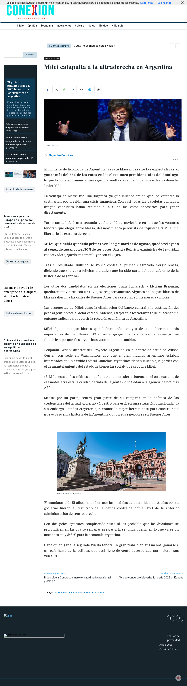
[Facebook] (47, 89)
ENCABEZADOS (52, 58)
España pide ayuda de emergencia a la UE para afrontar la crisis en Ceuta (20, 293)
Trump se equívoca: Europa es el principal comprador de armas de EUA (19, 221)
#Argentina (61, 592)
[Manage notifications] (178, 678)
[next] (177, 46)
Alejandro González (60, 155)
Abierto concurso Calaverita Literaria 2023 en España (151, 577)
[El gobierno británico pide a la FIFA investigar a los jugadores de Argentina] (20, 72)
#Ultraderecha (100, 592)
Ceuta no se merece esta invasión (94, 45)
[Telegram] (89, 89)
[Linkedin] (73, 89)
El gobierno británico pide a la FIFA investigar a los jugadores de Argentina (18, 89)
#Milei (87, 592)
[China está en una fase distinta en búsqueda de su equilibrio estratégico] (20, 329)
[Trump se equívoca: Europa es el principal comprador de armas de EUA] (20, 205)
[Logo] (47, 12)
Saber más (146, 2)
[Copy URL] (98, 89)
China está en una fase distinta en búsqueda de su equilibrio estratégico (20, 345)
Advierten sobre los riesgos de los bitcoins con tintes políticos (18, 141)
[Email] (81, 89)
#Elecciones (75, 592)
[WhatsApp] (64, 89)
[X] (56, 89)
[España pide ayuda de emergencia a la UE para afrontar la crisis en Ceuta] (20, 275)
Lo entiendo (164, 2)
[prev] (172, 46)
